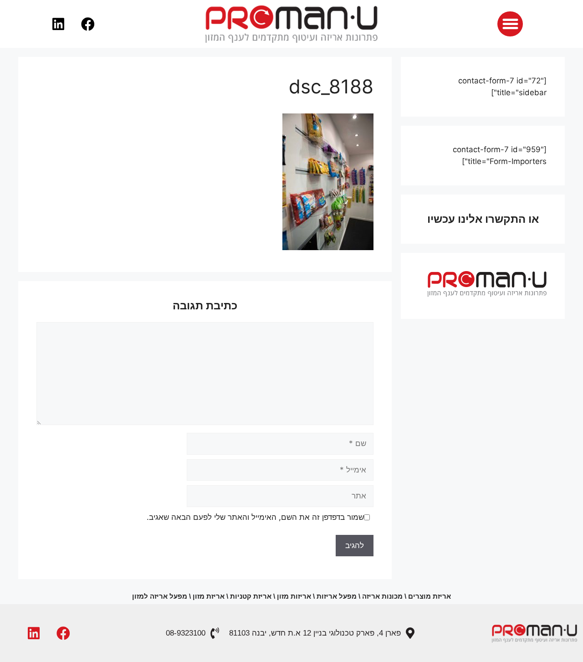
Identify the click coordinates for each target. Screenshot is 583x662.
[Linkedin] (58, 24)
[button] (509, 23)
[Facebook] (88, 24)
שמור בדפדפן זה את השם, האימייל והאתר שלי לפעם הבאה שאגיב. (255, 517)
